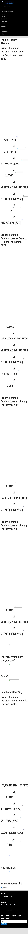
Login (2, 34)
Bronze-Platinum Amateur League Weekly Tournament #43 (14, 525)
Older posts (4, 887)
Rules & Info (4, 19)
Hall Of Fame (4, 26)
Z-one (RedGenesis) (11, 883)
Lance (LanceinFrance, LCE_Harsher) (12, 658)
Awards (3, 24)
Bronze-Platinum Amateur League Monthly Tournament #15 (14, 700)
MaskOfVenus (8, 867)
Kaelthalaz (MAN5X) (11, 692)
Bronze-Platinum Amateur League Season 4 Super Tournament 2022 (13, 240)
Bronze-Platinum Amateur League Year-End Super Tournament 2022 (13, 53)
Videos (2, 29)
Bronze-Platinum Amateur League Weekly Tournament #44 (14, 401)
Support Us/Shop (5, 31)
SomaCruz (6, 676)
